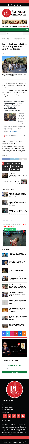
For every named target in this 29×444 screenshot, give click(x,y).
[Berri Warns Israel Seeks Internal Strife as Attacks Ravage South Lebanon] (5, 278)
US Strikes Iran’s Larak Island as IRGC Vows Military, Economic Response (18, 318)
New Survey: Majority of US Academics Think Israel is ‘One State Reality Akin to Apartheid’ (18, 210)
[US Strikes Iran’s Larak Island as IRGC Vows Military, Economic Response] (5, 318)
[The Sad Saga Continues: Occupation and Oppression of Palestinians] (5, 202)
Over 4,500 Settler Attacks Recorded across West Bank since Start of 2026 (17, 325)
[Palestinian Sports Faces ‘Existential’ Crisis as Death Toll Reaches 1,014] (5, 255)
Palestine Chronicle (6, 404)
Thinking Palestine (6, 412)
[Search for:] (14, 33)
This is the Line (8, 221)
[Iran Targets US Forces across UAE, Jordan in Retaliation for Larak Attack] (5, 310)
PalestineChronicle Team (19, 442)
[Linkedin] (20, 4)
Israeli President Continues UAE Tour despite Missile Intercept (17, 193)
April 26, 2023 (6, 53)
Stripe (24, 224)
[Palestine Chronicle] (14, 397)
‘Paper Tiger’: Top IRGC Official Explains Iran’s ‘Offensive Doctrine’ (17, 270)
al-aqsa (7, 163)
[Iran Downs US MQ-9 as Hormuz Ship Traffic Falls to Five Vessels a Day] (5, 302)
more (10, 434)
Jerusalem (5, 169)
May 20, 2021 (12, 205)
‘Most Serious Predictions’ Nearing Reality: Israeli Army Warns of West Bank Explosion (17, 286)
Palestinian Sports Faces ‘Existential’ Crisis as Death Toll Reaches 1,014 (17, 254)
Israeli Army (6, 166)
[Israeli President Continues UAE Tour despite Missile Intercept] (5, 194)
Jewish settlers (15, 169)
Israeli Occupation (17, 166)
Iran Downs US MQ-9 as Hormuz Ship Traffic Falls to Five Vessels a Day (18, 302)
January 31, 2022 (13, 196)
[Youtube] (17, 4)
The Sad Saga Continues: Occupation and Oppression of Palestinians (17, 202)
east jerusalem (16, 163)
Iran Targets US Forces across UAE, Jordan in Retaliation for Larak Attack (17, 310)
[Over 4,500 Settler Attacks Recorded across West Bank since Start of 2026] (5, 326)
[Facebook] (8, 4)
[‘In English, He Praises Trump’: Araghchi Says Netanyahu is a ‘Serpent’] (5, 262)
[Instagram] (14, 4)
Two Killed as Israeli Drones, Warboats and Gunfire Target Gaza (17, 294)
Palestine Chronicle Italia (7, 409)
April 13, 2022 (12, 213)
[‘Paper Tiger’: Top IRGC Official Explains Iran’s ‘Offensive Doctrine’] (5, 270)
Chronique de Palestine (7, 407)
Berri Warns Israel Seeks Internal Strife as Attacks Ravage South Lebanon (18, 278)
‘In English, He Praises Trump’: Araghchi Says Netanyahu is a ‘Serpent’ (17, 262)
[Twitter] (11, 4)
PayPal (5, 226)
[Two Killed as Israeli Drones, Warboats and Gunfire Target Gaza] (5, 294)
